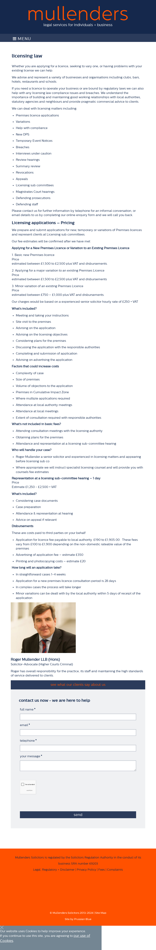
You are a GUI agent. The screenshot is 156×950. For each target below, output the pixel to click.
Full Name (28, 709)
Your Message (31, 756)
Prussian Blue (82, 919)
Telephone (28, 740)
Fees (101, 869)
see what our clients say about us (78, 684)
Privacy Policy (86, 869)
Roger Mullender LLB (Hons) (35, 659)
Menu (23, 39)
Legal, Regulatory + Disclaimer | (54, 869)
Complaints (115, 869)
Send (78, 815)
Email (25, 725)
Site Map (100, 913)
